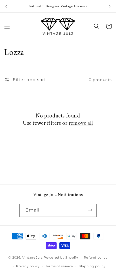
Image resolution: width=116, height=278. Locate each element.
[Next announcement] (110, 6)
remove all (81, 123)
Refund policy (96, 257)
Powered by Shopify (61, 257)
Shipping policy (92, 266)
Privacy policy (28, 266)
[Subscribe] (90, 210)
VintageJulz (32, 257)
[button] (7, 26)
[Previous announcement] (6, 6)
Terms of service (59, 266)
